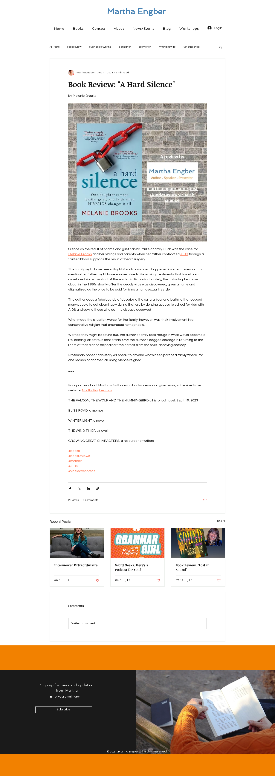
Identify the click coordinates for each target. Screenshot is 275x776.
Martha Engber (136, 11)
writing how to (167, 47)
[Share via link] (97, 488)
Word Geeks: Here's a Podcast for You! (131, 567)
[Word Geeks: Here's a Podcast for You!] (138, 543)
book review (74, 47)
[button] (78, 28)
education (125, 47)
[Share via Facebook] (70, 488)
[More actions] (204, 72)
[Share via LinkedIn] (88, 488)
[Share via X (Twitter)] (79, 488)
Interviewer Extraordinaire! (76, 565)
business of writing (100, 47)
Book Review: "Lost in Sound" (193, 567)
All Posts (54, 47)
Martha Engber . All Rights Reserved (142, 751)
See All (221, 521)
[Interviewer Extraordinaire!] (77, 543)
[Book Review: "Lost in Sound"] (198, 543)
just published (191, 47)
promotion (145, 47)
